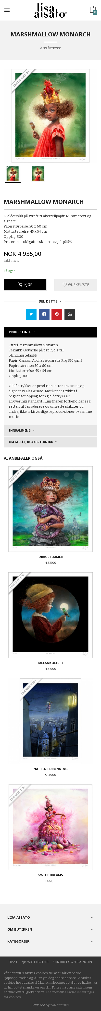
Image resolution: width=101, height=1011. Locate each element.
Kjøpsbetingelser (35, 962)
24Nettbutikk (59, 1005)
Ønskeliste (78, 284)
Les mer (52, 992)
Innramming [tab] (20, 430)
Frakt (13, 962)
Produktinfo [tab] (20, 332)
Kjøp (28, 284)
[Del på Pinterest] (56, 314)
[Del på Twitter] (31, 314)
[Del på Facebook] (44, 314)
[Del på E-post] (69, 314)
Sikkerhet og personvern (72, 962)
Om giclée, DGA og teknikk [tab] (31, 442)
